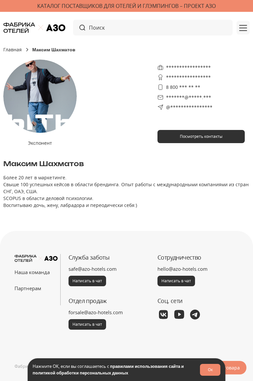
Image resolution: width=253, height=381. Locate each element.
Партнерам (27, 288)
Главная (12, 49)
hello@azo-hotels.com (182, 269)
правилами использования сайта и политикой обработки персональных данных (108, 369)
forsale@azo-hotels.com (96, 312)
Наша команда (32, 272)
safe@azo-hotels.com (93, 269)
